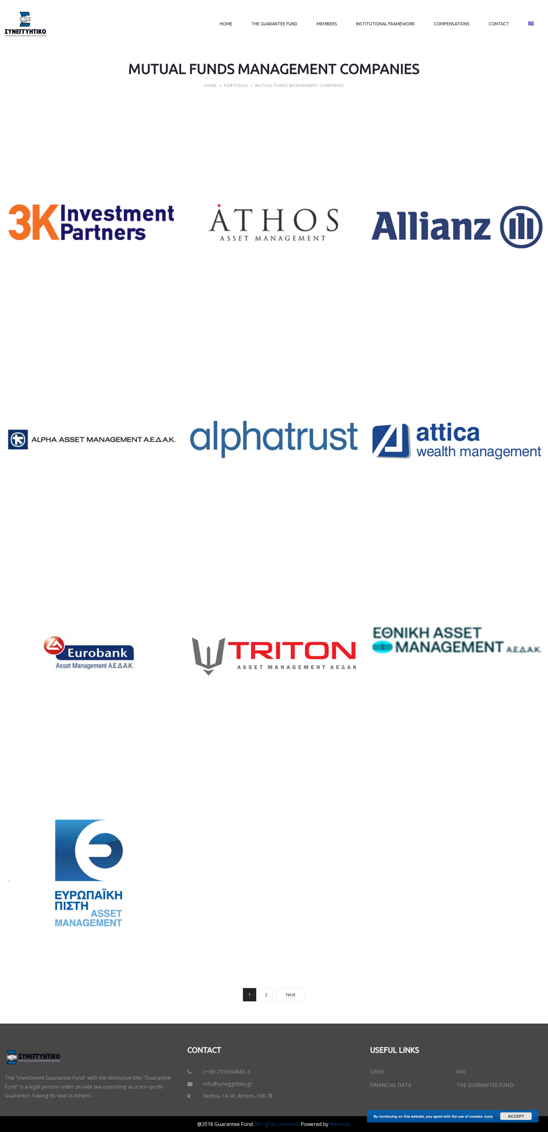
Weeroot (340, 1124)
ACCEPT (516, 1116)
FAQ (461, 1071)
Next (291, 995)
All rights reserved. (277, 1124)
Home (211, 85)
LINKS (377, 1071)
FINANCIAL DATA (390, 1085)
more (488, 1116)
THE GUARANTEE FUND (484, 1085)
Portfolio (236, 85)
